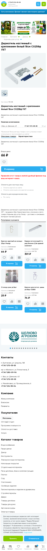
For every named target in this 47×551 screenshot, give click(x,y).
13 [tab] (36, 348)
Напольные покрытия (10, 463)
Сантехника (6, 482)
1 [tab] (10, 348)
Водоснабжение (8, 445)
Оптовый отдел (7, 422)
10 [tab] (30, 348)
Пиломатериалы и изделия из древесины (18, 489)
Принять (13, 538)
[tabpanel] (23, 337)
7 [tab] (23, 348)
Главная (4, 37)
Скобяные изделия (8, 486)
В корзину (9, 169)
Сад (3, 478)
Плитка (4, 475)
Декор (25, 37)
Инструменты (6, 456)
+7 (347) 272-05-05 (14, 2)
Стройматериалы (8, 493)
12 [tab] (34, 348)
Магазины (7, 418)
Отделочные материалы (11, 467)
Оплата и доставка (9, 429)
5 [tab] (19, 348)
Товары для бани (8, 501)
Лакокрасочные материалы (12, 460)
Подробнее (28, 532)
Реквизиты (5, 406)
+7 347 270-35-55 (8, 365)
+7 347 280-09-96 (9, 372)
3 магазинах (8, 246)
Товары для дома (8, 504)
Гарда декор (6, 449)
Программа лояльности (11, 426)
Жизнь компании (7, 399)
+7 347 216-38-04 (8, 386)
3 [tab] (14, 348)
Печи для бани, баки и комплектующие (17, 471)
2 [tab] (12, 348)
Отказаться (34, 538)
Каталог (14, 37)
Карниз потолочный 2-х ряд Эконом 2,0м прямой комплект (34, 243)
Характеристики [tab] (25, 136)
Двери (3, 497)
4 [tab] (16, 348)
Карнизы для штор (12, 39)
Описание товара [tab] (8, 136)
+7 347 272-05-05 (30, 126)
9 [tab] (27, 348)
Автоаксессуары (8, 508)
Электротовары (8, 512)
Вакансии (5, 402)
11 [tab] (32, 348)
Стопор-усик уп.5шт (9, 287)
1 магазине (31, 249)
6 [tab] (21, 348)
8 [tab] (25, 348)
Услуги (3, 433)
